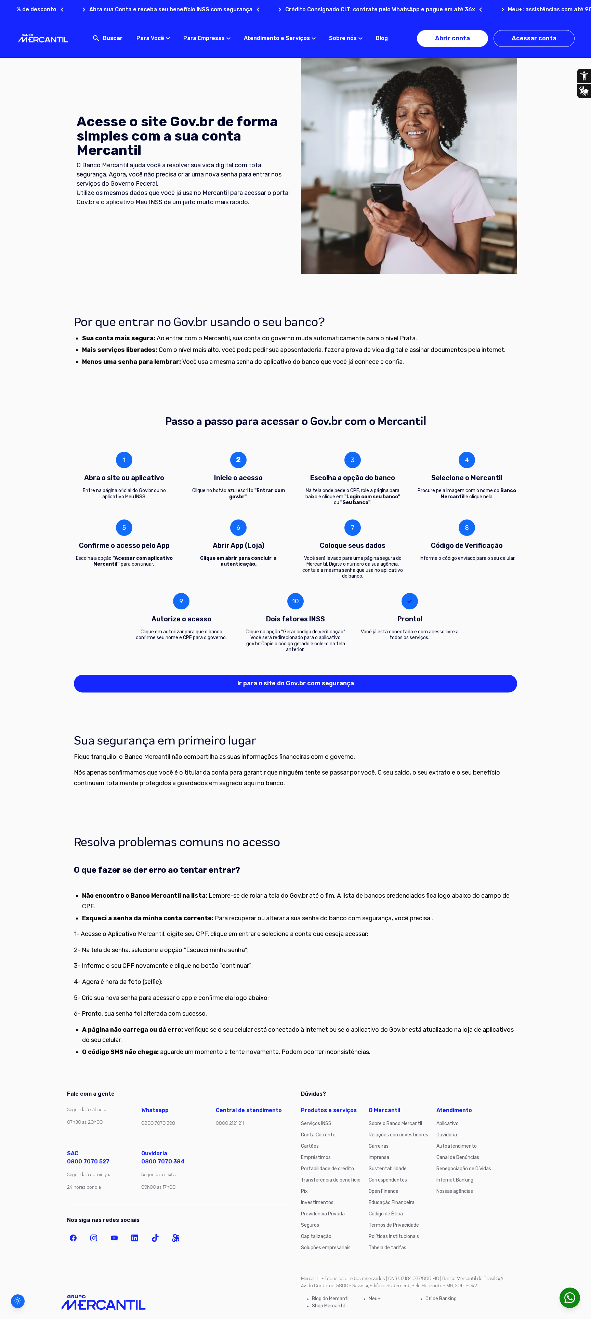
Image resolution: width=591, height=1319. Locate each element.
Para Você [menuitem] (150, 38)
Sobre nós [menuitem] (343, 38)
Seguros (310, 1225)
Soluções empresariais (326, 1248)
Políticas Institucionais (394, 1236)
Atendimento (454, 1110)
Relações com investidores (398, 1135)
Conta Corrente (318, 1135)
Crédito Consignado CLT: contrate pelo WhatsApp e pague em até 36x (341, 9)
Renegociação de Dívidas (463, 1169)
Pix (304, 1191)
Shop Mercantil (328, 1306)
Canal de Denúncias (457, 1157)
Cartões (310, 1146)
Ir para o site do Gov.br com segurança (295, 683)
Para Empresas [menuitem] (204, 38)
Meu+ (375, 1299)
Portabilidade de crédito (327, 1169)
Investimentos (317, 1202)
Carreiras (379, 1146)
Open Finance (383, 1191)
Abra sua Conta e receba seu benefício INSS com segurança (131, 9)
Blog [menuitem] (382, 38)
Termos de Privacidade (394, 1225)
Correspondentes (388, 1180)
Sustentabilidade (388, 1169)
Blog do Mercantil (331, 1299)
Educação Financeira (392, 1202)
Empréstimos (316, 1157)
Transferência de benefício (330, 1180)
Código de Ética (386, 1214)
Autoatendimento (456, 1146)
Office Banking (441, 1299)
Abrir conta (452, 38)
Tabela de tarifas (387, 1248)
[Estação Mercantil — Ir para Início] (43, 38)
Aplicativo (447, 1123)
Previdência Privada (323, 1214)
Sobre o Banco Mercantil (395, 1123)
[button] (18, 1301)
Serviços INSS (316, 1123)
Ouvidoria (446, 1135)
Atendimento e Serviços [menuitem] (277, 38)
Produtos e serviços (329, 1110)
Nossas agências (454, 1191)
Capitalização (316, 1236)
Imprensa (379, 1157)
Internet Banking (454, 1180)
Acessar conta (534, 38)
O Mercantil (384, 1110)
